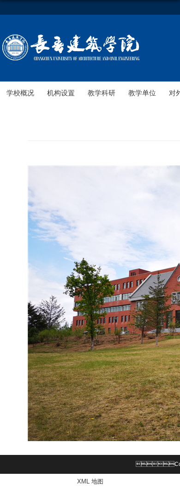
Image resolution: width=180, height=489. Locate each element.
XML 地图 (90, 481)
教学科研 (101, 93)
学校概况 (20, 93)
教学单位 (142, 93)
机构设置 (61, 93)
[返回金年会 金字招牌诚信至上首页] (71, 36)
